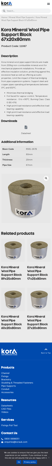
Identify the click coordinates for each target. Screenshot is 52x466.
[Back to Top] (45, 349)
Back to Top (46, 353)
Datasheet (26, 133)
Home (4, 17)
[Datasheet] (26, 127)
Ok (19, 462)
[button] (48, 3)
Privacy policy (30, 462)
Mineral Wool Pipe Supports (21, 17)
